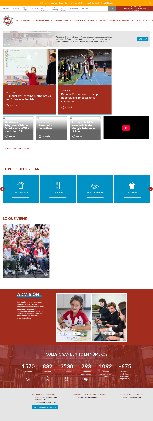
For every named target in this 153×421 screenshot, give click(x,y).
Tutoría (90, 20)
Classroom (15, 9)
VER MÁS (143, 39)
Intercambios (74, 9)
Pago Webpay (25, 9)
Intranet (5, 9)
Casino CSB (58, 192)
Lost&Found (132, 192)
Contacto (139, 20)
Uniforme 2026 (21, 192)
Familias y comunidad (108, 20)
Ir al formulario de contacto (45, 407)
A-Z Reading (55, 9)
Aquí (111, 3)
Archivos (126, 20)
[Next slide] (150, 189)
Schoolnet (34, 9)
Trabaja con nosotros (64, 9)
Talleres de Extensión (95, 192)
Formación (78, 20)
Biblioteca (85, 9)
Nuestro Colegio (23, 20)
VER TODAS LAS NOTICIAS (18, 148)
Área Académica (42, 20)
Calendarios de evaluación (45, 9)
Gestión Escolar (61, 20)
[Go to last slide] (2, 189)
